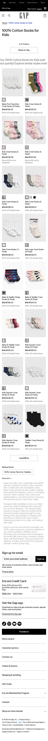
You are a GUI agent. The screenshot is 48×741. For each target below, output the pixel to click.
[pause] (45, 8)
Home (4, 23)
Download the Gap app (11, 614)
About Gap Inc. (30, 725)
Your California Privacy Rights (33, 722)
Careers (5, 702)
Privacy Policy (24, 719)
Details (39, 9)
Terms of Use (6, 725)
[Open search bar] (9, 15)
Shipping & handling (11, 675)
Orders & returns (9, 666)
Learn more (17, 593)
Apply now (6, 593)
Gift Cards (7, 684)
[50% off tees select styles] (21, 8)
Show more (6, 478)
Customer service (10, 648)
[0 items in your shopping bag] (45, 15)
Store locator (8, 639)
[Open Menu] (3, 15)
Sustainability (18, 725)
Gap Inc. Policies (23, 732)
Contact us (7, 657)
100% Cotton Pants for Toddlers (17, 472)
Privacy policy (7, 572)
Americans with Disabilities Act (13, 729)
